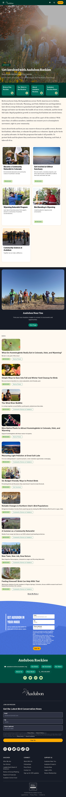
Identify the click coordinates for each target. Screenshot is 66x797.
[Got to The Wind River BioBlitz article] (33, 400)
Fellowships (27, 764)
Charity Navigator (33, 786)
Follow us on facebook (25, 678)
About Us (19, 672)
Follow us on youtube (41, 678)
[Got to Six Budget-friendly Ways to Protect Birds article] (33, 478)
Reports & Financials (9, 775)
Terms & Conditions (42, 644)
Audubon (9, 2)
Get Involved (17, 487)
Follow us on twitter (30, 678)
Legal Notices (24, 795)
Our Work (58, 666)
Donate (60, 2)
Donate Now (48, 767)
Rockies (6, 65)
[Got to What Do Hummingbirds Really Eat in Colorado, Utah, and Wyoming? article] (33, 350)
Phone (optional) (38, 626)
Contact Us (27, 770)
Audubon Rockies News (52, 88)
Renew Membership (50, 773)
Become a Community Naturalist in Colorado (16, 165)
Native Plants (17, 359)
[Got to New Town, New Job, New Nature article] (33, 553)
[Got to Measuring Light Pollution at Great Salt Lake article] (33, 453)
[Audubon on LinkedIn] (18, 749)
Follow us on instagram (35, 678)
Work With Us (28, 761)
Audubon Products (50, 764)
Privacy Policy (39, 632)
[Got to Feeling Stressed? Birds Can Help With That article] (33, 578)
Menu (3, 2)
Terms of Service (49, 632)
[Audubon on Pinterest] (27, 749)
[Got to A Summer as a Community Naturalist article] (33, 528)
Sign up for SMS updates (31, 773)
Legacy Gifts (48, 770)
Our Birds (34, 666)
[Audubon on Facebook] (9, 749)
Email (35, 615)
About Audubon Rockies (35, 89)
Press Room (30, 672)
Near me (50, 2)
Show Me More (32, 594)
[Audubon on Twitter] (14, 749)
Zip (34, 620)
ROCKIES (8, 181)
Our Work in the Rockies (22, 88)
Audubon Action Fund (10, 778)
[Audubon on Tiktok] (23, 749)
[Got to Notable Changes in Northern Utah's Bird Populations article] (33, 503)
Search (54, 2)
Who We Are (7, 761)
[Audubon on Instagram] (5, 749)
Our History (6, 764)
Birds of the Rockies (7, 88)
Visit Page (33, 325)
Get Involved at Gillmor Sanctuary (46, 165)
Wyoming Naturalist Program (16, 206)
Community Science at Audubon (16, 244)
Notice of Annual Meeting (11, 772)
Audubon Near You (50, 761)
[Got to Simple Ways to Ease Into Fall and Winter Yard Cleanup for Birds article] (33, 375)
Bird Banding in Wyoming (46, 206)
